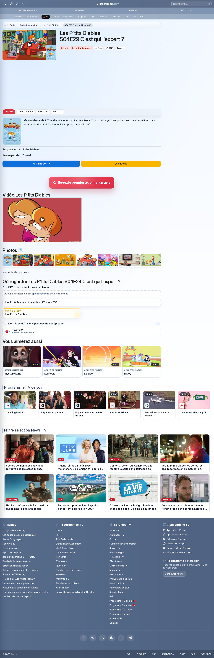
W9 (142, 17)
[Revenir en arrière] (23, 3)
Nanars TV (115, 570)
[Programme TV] (5, 25)
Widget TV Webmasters (179, 552)
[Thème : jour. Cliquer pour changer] (17, 3)
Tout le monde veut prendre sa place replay (25, 592)
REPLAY (133, 10)
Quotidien (61, 565)
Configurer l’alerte (174, 573)
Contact (113, 622)
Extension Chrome (176, 539)
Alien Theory (62, 587)
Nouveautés (116, 618)
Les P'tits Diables (51, 25)
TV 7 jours (81, 17)
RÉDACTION (168, 654)
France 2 (103, 17)
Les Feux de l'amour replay (17, 596)
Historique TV (117, 557)
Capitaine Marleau (65, 552)
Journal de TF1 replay (14, 574)
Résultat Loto (116, 592)
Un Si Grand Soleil (65, 548)
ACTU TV (186, 10)
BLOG (182, 654)
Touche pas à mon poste (69, 570)
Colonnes (67, 17)
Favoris (122, 163)
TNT (5, 17)
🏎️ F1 (45, 17)
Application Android (177, 534)
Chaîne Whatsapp (176, 543)
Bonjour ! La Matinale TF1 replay (19, 557)
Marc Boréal (23, 155)
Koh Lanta (61, 557)
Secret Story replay (13, 539)
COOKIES (141, 654)
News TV (114, 530)
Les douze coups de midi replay (19, 535)
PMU (112, 596)
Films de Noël (116, 574)
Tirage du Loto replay (14, 530)
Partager (41, 163)
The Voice (61, 561)
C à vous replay (11, 548)
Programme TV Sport (120, 614)
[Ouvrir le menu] (5, 3)
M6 (126, 17)
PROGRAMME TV (28, 10)
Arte (134, 17)
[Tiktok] (121, 637)
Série (12, 25)
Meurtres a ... (62, 578)
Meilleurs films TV (119, 565)
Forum (113, 539)
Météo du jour (117, 583)
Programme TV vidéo (121, 609)
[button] (130, 637)
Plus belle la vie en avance (16, 561)
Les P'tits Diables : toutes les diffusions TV (31, 302)
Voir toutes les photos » (16, 272)
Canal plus (117, 17)
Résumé (9, 112)
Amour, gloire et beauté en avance (20, 587)
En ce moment (32, 17)
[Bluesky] (102, 637)
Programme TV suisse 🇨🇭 (123, 605)
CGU (129, 654)
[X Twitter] (92, 637)
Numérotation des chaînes (123, 543)
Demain (55, 17)
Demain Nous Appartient (68, 543)
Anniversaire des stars (121, 578)
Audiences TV (117, 535)
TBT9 (59, 530)
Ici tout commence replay (16, 565)
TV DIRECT (81, 10)
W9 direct (61, 574)
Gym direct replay (12, 552)
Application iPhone (176, 530)
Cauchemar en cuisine (67, 583)
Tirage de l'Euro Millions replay (19, 578)
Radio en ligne (117, 552)
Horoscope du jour (119, 587)
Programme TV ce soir (23, 387)
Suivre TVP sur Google (179, 548)
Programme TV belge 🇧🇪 (122, 600)
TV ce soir (16, 17)
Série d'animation (28, 25)
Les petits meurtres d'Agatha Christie (75, 592)
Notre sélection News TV (25, 430)
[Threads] (111, 637)
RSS (154, 654)
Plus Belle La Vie (64, 539)
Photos (57, 112)
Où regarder (26, 112)
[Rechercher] (209, 4)
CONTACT (206, 654)
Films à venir (116, 561)
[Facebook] (83, 637)
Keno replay (9, 543)
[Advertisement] (82, 84)
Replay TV (115, 548)
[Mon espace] (11, 3)
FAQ (193, 654)
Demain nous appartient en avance (21, 570)
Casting (43, 112)
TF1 (93, 17)
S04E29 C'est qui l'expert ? (77, 25)
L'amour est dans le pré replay (18, 583)
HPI (58, 535)
